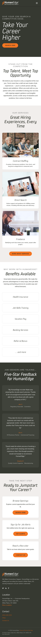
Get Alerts (20, 534)
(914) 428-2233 (7, 615)
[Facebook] (8, 588)
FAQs (4, 618)
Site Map (30, 630)
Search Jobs (10, 45)
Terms (25, 630)
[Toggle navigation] (37, 3)
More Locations (7, 605)
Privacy (21, 630)
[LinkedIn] (6, 588)
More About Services (20, 253)
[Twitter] (3, 588)
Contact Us (20, 555)
